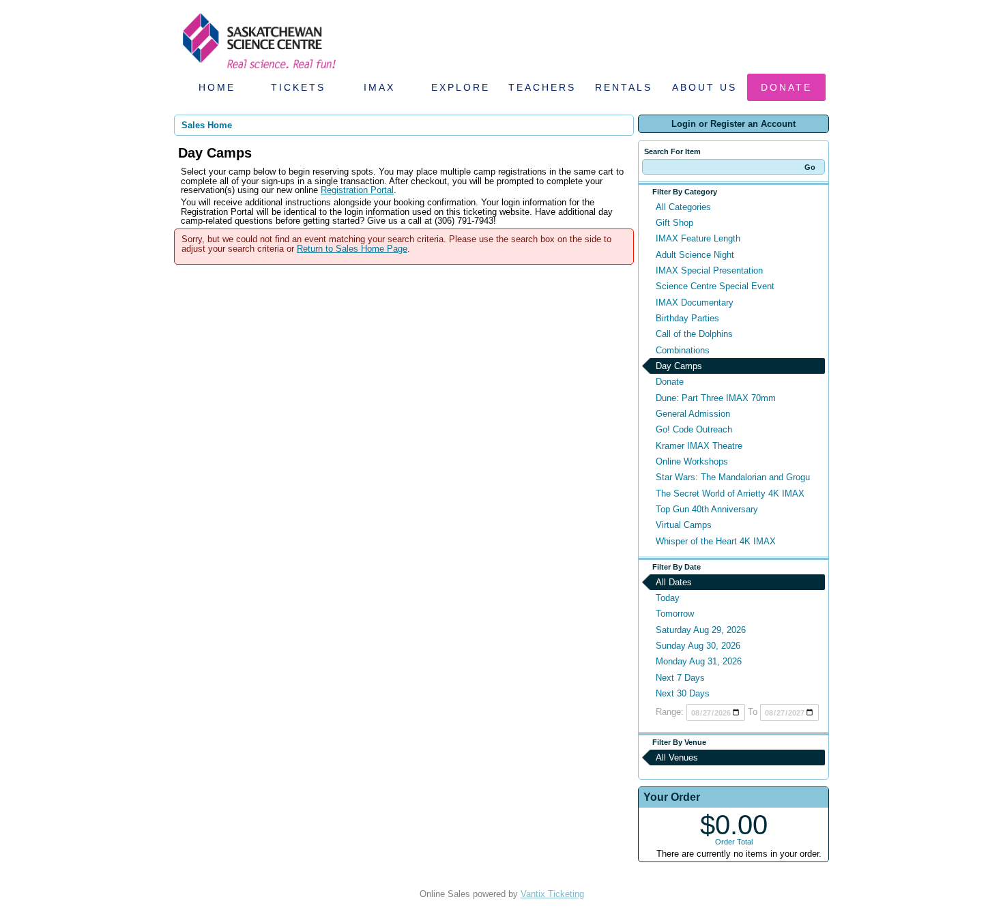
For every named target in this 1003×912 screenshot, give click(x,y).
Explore (460, 87)
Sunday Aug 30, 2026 (698, 646)
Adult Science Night (695, 255)
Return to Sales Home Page (352, 249)
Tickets (298, 87)
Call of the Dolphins (694, 334)
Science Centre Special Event (715, 286)
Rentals (623, 87)
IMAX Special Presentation (709, 270)
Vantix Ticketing (552, 894)
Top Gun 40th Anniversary (707, 509)
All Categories (683, 207)
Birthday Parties (687, 318)
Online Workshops (692, 461)
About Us (704, 87)
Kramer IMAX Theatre (699, 446)
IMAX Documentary (694, 302)
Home (217, 87)
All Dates (674, 582)
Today (668, 598)
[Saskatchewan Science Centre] (258, 70)
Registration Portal (357, 190)
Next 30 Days (683, 693)
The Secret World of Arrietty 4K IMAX (730, 493)
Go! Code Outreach (694, 429)
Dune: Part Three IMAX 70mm (716, 398)
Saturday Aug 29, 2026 (701, 630)
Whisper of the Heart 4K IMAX (716, 541)
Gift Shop (674, 223)
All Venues (677, 757)
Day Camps (679, 366)
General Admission (693, 414)
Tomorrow (675, 613)
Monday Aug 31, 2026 (699, 661)
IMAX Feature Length (698, 238)
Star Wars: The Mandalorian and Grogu (733, 477)
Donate (786, 87)
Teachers (542, 87)
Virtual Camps (684, 525)
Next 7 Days (680, 678)
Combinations (683, 350)
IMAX (379, 87)
